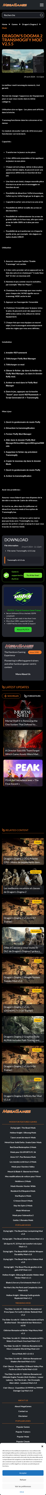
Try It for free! (32, 575)
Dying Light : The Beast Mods (23, 1128)
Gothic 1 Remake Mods (23, 1220)
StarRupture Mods (23, 1196)
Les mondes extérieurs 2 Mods (23, 1162)
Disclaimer (23, 1416)
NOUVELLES (13, 696)
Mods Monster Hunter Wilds (23, 1186)
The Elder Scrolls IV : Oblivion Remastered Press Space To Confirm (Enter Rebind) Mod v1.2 (23, 1312)
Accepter (23, 1473)
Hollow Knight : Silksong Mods (23, 1132)
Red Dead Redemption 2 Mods (23, 1147)
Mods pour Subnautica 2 (23, 1215)
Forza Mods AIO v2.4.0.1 (23, 1353)
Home (4, 24)
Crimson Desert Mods (23, 1201)
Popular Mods (23, 1436)
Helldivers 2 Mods (23, 1181)
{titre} (22, 1492)
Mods (4, 28)
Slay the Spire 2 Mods (23, 1205)
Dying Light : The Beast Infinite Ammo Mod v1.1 (23, 1239)
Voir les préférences (23, 1486)
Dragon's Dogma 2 (30, 24)
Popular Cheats (23, 1441)
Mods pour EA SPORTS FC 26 (23, 1152)
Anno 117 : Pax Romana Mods (23, 1157)
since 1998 (34, 652)
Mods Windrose (23, 1210)
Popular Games (23, 1427)
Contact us (23, 1411)
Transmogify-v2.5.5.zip (16, 560)
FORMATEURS (34, 696)
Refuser (23, 1480)
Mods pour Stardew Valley (23, 1166)
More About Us (23, 674)
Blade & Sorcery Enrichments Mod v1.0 (23, 1282)
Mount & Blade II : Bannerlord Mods (23, 1171)
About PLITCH (23, 629)
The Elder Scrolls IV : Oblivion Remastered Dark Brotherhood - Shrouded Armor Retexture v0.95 (23, 1322)
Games (15, 24)
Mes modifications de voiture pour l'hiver (23, 1176)
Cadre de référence (30, 131)
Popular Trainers (23, 1432)
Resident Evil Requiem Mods (23, 1191)
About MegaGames (23, 1406)
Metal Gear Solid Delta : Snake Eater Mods (23, 1142)
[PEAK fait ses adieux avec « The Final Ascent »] (23, 773)
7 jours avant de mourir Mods (23, 1137)
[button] (42, 1446)
